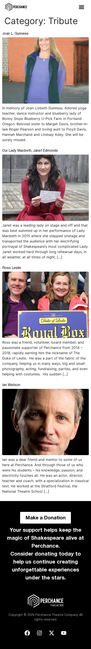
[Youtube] (63, 632)
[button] (81, 7)
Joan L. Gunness (15, 33)
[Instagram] (39, 632)
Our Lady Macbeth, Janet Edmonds (30, 150)
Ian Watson (11, 385)
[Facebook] (27, 632)
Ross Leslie (11, 268)
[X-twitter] (51, 632)
